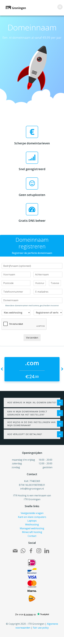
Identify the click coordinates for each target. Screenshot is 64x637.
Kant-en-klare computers (32, 517)
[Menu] (60, 6)
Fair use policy (41, 627)
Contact (32, 536)
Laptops (32, 520)
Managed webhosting (32, 528)
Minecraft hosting (32, 532)
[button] (2, 369)
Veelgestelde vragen (32, 513)
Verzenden (32, 337)
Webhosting (32, 524)
